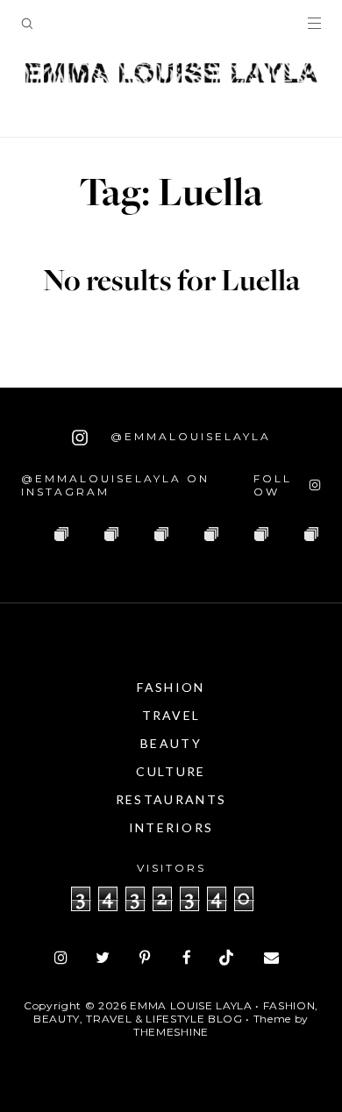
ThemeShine (171, 1031)
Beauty (171, 743)
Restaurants (171, 799)
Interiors (171, 827)
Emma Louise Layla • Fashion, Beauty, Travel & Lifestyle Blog (175, 1012)
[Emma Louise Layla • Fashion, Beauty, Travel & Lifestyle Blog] (171, 74)
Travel (171, 715)
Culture (170, 771)
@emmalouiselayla (188, 436)
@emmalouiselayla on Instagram (115, 485)
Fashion (170, 687)
